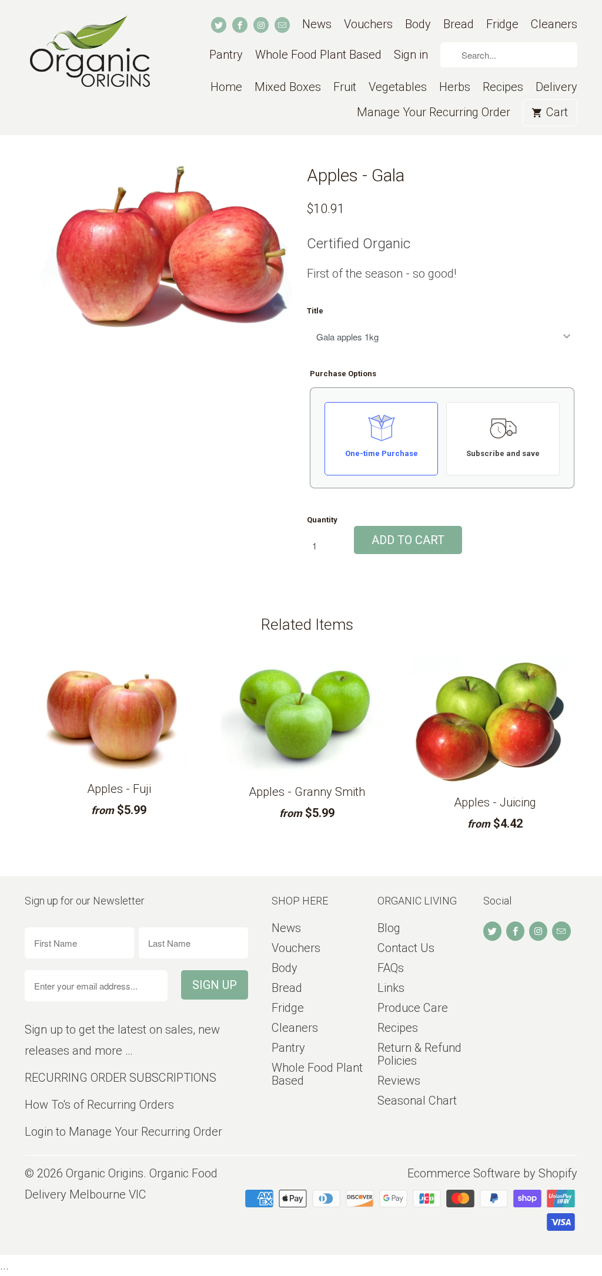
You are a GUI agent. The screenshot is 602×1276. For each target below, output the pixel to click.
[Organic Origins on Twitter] (218, 25)
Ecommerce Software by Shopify (492, 1173)
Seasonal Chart (417, 1100)
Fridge (502, 24)
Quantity (322, 519)
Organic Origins (104, 1173)
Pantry (226, 55)
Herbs (454, 87)
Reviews (398, 1081)
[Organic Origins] (89, 60)
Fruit (344, 87)
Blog (388, 928)
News (317, 24)
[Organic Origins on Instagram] (261, 25)
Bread (458, 24)
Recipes (503, 87)
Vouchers (368, 24)
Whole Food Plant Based (318, 55)
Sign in (411, 55)
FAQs (390, 968)
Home (226, 87)
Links (390, 988)
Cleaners (554, 24)
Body (418, 24)
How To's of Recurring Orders (99, 1105)
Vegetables (398, 87)
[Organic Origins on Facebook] (240, 25)
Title (315, 310)
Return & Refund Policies (419, 1054)
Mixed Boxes (288, 87)
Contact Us (405, 948)
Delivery (556, 87)
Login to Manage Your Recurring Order (123, 1132)
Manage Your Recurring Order (433, 112)
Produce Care (412, 1008)
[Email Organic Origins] (282, 25)
